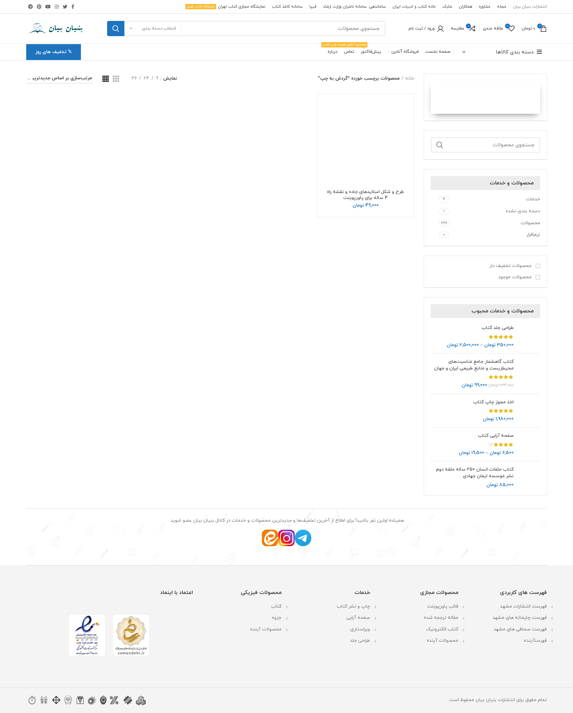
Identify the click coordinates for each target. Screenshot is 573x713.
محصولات (530, 223)
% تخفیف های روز (53, 52)
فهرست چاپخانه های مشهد (519, 618)
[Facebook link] (72, 6)
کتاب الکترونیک (442, 629)
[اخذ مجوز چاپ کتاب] (529, 410)
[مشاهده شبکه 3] (116, 79)
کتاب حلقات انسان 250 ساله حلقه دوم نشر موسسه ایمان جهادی (475, 472)
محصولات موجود (515, 277)
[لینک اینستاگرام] (57, 6)
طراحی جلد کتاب (497, 328)
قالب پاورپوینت (442, 606)
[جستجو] (115, 28)
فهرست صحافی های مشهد (520, 629)
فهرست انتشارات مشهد (523, 606)
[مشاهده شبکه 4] (105, 79)
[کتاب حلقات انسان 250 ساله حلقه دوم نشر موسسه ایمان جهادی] (529, 477)
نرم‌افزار (533, 234)
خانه (409, 78)
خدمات (533, 199)
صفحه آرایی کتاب (496, 435)
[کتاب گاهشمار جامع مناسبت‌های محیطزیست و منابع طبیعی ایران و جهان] (529, 373)
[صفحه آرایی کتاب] (529, 444)
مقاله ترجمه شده (441, 618)
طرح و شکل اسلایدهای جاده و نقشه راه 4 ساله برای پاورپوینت (365, 195)
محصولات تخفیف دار (511, 266)
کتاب (276, 606)
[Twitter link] (65, 6)
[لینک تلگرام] (30, 6)
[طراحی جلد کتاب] (529, 336)
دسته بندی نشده (523, 211)
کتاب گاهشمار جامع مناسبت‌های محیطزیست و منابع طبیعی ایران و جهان (474, 364)
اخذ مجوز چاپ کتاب (493, 402)
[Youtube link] (48, 6)
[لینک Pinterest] (39, 6)
